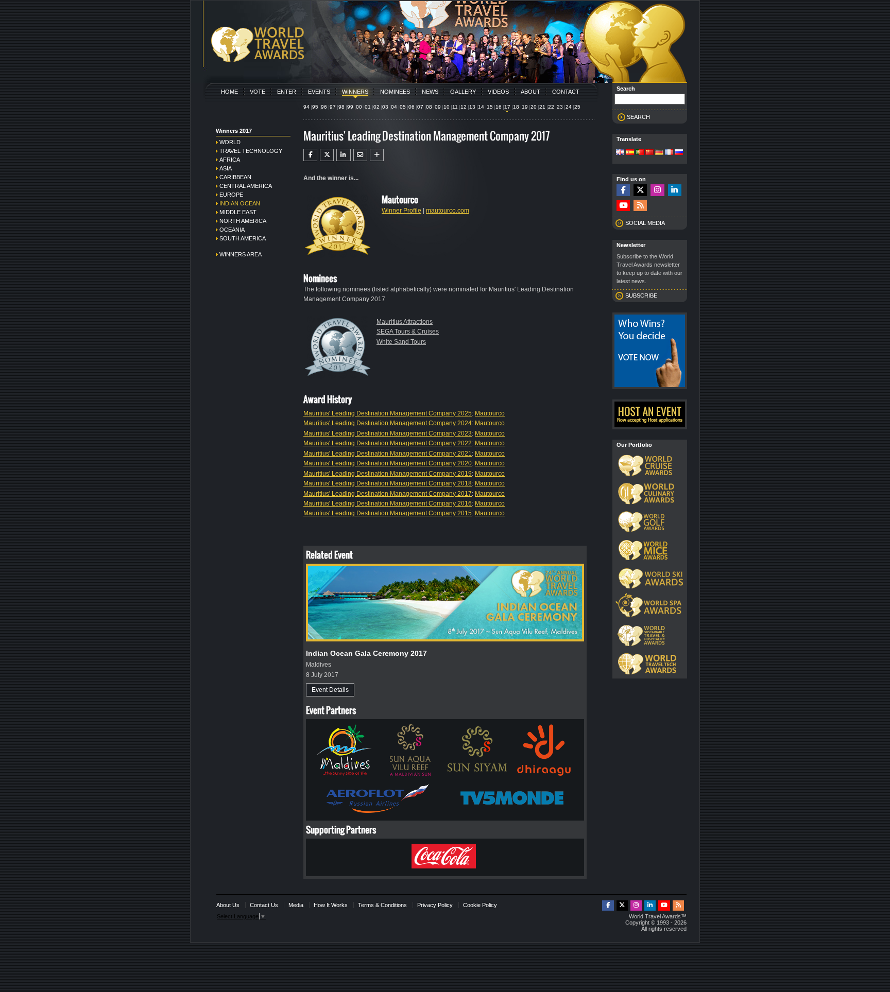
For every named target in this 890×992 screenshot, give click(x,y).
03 (385, 107)
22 (551, 107)
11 (455, 107)
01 (368, 107)
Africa (229, 159)
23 (560, 107)
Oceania (232, 230)
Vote (257, 92)
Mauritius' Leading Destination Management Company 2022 (387, 443)
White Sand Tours (401, 341)
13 (472, 107)
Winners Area (240, 254)
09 (438, 107)
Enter (286, 92)
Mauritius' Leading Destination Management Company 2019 (387, 473)
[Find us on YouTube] (623, 206)
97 (333, 107)
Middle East (237, 212)
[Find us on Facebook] (623, 190)
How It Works (331, 905)
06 (411, 107)
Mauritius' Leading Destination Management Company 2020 (387, 463)
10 (446, 107)
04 (394, 107)
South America (242, 238)
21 (542, 107)
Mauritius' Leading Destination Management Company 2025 (387, 413)
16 (498, 107)
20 (533, 107)
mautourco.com (447, 210)
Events (319, 92)
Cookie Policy (480, 905)
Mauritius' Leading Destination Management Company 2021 (387, 453)
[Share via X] (326, 155)
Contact (565, 92)
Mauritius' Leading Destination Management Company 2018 (387, 483)
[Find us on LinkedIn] (674, 190)
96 (324, 107)
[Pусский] (679, 152)
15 (490, 107)
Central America (245, 186)
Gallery (463, 92)
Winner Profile (401, 210)
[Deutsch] (659, 152)
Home (229, 92)
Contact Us (264, 905)
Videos (498, 92)
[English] (620, 152)
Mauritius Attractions (404, 321)
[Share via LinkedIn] (343, 155)
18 (516, 107)
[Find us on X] (640, 190)
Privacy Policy (435, 905)
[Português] (640, 152)
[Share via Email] (360, 155)
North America (242, 221)
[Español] (630, 152)
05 (403, 107)
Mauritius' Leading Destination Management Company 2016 (387, 503)
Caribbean (235, 177)
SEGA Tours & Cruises (407, 331)
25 (577, 107)
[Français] (669, 152)
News (430, 92)
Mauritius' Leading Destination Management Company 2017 (387, 493)
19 (525, 107)
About (530, 92)
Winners (355, 92)
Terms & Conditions (382, 905)
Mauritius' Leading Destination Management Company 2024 (387, 423)
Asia (225, 168)
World (230, 142)
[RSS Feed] (640, 206)
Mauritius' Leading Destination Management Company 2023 (387, 433)
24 (569, 107)
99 (350, 107)
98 (341, 107)
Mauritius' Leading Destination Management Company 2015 (387, 513)
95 (315, 107)
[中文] (649, 152)
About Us (227, 905)
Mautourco (490, 413)
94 (306, 107)
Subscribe (641, 295)
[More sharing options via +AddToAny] (376, 155)
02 (376, 107)
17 (507, 107)
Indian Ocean (239, 203)
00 (359, 107)
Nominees (395, 92)
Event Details (330, 689)
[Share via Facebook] (310, 155)
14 (481, 107)
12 (463, 107)
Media (295, 905)
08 (429, 107)
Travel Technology (250, 151)
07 (420, 107)
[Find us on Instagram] (657, 190)
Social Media (645, 223)
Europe (231, 195)
